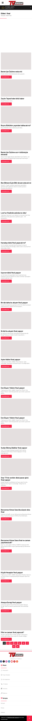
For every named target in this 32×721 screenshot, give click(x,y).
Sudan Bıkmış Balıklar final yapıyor (14, 448)
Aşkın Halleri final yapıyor (10, 359)
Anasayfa (3, 15)
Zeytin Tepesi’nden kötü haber (12, 98)
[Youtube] (12, 661)
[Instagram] (6, 661)
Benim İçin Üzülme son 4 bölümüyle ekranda (14, 153)
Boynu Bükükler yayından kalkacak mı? (16, 125)
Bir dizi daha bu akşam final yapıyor (14, 303)
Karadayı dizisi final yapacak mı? (13, 243)
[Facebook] (1, 661)
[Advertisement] (16, 35)
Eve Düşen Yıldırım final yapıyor (13, 388)
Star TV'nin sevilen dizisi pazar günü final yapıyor (15, 479)
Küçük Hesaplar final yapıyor (12, 572)
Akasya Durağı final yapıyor (11, 602)
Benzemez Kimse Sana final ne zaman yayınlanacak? (15, 541)
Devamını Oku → (6, 77)
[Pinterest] (14, 661)
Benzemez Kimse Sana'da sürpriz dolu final (15, 511)
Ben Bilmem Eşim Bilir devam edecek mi (16, 183)
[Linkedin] (9, 661)
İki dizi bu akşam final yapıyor (12, 331)
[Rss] (17, 661)
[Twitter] (4, 661)
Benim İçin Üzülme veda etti (11, 71)
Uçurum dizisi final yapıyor (11, 273)
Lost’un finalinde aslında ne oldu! (13, 213)
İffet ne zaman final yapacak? (12, 632)
